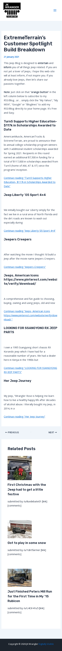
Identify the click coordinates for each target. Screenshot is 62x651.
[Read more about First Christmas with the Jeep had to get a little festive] (20, 467)
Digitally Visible (46, 643)
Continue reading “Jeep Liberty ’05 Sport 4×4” (29, 230)
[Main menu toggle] (55, 10)
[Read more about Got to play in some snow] (20, 528)
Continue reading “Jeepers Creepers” (25, 267)
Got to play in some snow (27, 543)
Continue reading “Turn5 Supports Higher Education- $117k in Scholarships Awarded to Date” (29, 182)
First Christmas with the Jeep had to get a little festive (27, 489)
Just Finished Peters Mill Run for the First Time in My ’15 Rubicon (30, 596)
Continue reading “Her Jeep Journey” (24, 416)
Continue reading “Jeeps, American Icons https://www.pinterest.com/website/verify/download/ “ (30, 315)
